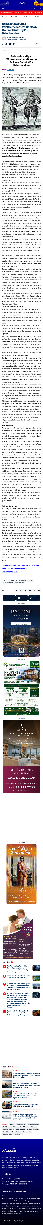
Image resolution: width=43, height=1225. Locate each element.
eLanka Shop (28, 12)
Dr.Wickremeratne (8, 583)
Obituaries (33, 1126)
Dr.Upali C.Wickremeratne (26, 580)
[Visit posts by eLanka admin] (4, 38)
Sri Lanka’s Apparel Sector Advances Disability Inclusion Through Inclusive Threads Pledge (26, 1075)
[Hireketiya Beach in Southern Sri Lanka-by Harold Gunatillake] (36, 978)
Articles (26, 17)
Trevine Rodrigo (16, 1131)
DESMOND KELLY (21, 1124)
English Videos (7, 1126)
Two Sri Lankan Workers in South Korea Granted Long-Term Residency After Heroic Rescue (26, 1085)
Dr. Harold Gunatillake (33, 1129)
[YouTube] (6, 1174)
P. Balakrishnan (19, 583)
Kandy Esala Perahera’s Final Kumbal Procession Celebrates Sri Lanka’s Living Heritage (18, 1013)
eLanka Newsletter (8, 1134)
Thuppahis (10, 70)
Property (17, 12)
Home (3, 17)
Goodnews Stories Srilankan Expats (14, 17)
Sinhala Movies (27, 1131)
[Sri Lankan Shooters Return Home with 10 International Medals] (7, 1105)
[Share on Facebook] (16, 590)
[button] (3, 8)
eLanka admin (13, 37)
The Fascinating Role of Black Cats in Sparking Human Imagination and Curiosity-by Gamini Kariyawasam (17, 969)
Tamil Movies (18, 1134)
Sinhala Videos (24, 1126)
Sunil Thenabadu (20, 1129)
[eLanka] (21, 3)
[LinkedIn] (34, 598)
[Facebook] (9, 598)
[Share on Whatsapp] (21, 590)
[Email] (10, 44)
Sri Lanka (15, 1126)
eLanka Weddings (6, 12)
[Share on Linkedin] (26, 590)
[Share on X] (6, 44)
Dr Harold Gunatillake (33, 1124)
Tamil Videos (6, 1131)
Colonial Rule (13, 580)
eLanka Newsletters (8, 1129)
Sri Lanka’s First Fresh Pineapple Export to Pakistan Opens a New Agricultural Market (25, 1095)
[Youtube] (22, 598)
